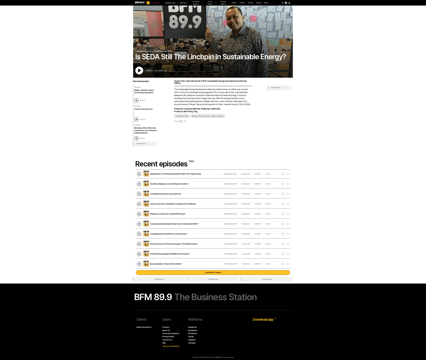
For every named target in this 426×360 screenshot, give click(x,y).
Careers (166, 327)
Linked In (192, 340)
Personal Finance (196, 3)
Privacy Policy (168, 336)
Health (234, 3)
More (266, 3)
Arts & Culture (210, 3)
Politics (242, 3)
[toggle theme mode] (286, 2)
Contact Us (167, 340)
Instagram (192, 330)
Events (250, 3)
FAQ (164, 343)
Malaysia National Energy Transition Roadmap (208, 116)
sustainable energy (181, 116)
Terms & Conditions (170, 333)
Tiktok (191, 336)
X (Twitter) (192, 333)
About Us (166, 330)
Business (183, 3)
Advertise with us (143, 327)
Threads (191, 343)
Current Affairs (223, 3)
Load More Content (213, 272)
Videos (258, 3)
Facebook (192, 327)
